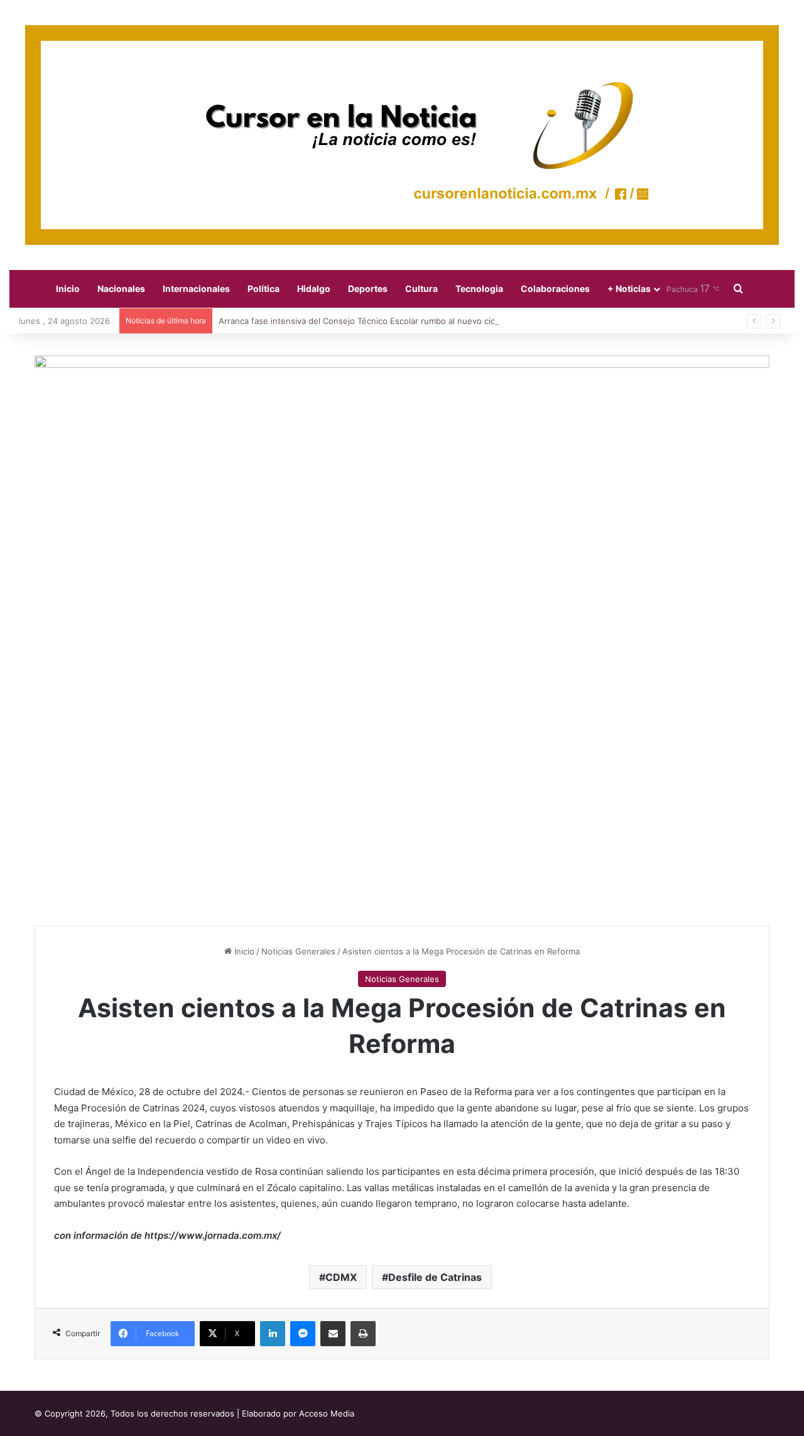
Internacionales (196, 288)
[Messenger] (302, 1333)
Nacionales (121, 288)
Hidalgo (313, 288)
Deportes (368, 288)
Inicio (68, 288)
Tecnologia (479, 288)
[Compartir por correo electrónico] (332, 1333)
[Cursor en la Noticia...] (402, 135)
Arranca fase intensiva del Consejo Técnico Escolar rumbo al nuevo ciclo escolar (376, 321)
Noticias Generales (298, 951)
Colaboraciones (555, 288)
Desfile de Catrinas (435, 1277)
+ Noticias (629, 288)
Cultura (421, 288)
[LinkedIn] (272, 1333)
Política (263, 288)
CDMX (341, 1277)
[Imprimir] (363, 1333)
